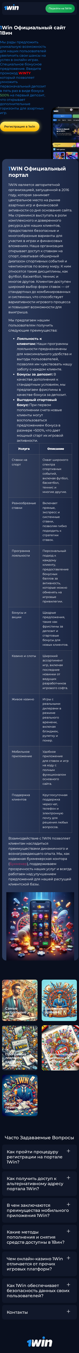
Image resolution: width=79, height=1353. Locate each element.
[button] (39, 1157)
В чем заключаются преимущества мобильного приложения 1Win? (38, 1210)
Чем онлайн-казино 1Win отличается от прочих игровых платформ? (35, 1263)
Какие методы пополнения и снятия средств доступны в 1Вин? (35, 1237)
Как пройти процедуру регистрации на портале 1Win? (35, 1157)
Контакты (17, 1312)
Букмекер (18, 864)
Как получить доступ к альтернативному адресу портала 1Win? (35, 1183)
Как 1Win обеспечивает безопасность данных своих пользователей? (38, 1290)
